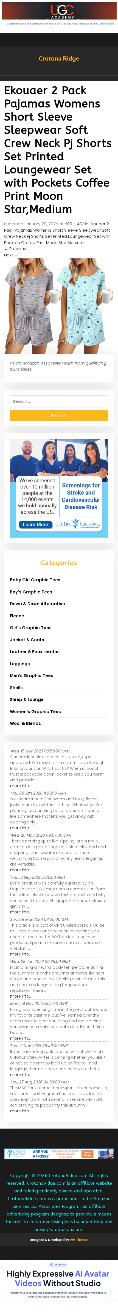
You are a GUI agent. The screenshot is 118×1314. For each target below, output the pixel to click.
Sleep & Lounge (27, 699)
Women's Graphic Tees (35, 712)
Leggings (20, 664)
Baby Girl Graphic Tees (35, 580)
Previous (15, 248)
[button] (59, 78)
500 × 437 (74, 224)
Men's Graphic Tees (31, 675)
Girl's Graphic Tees (31, 628)
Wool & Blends (25, 723)
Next (11, 255)
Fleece (17, 616)
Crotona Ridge (59, 58)
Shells (16, 688)
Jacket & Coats (27, 640)
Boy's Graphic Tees (31, 592)
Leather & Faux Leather (35, 652)
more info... (21, 786)
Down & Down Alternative (37, 604)
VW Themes (78, 1240)
